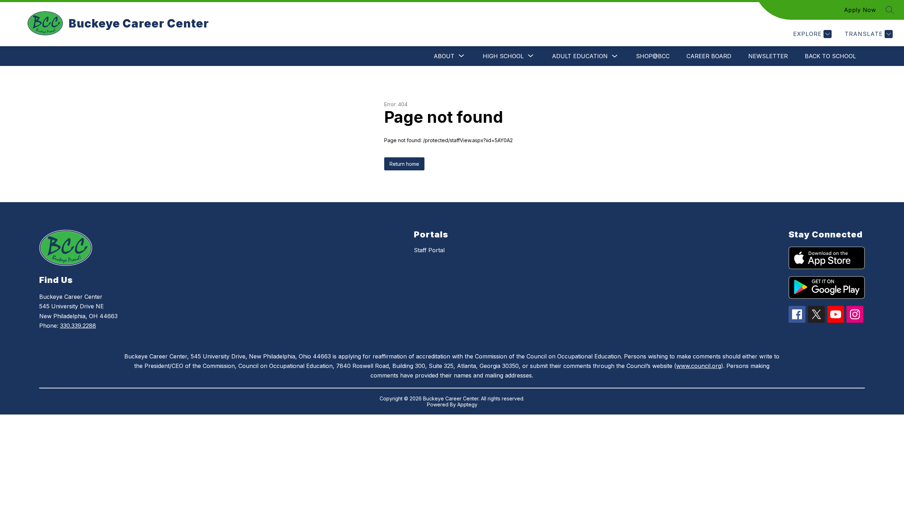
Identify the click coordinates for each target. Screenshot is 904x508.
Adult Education (580, 56)
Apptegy (467, 404)
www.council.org (698, 365)
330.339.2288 (78, 325)
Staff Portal (429, 250)
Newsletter (768, 56)
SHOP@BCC (653, 56)
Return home (404, 164)
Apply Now (860, 9)
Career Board (708, 56)
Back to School (830, 56)
